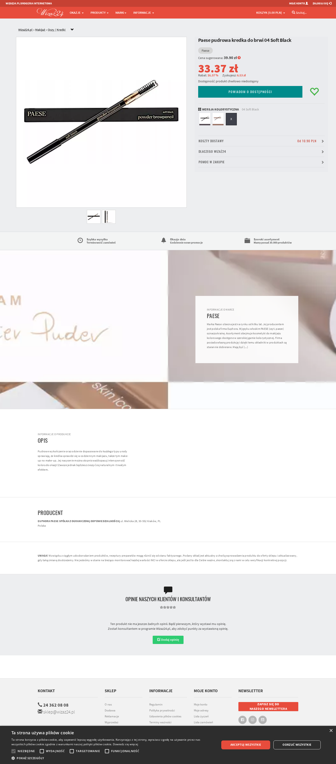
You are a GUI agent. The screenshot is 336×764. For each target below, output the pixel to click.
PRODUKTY (98, 13)
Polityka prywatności (162, 710)
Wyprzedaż (111, 722)
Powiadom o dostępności (250, 92)
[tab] (171, 29)
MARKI (119, 13)
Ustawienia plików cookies (165, 716)
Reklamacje (112, 716)
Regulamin (156, 704)
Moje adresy (201, 710)
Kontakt (46, 690)
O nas (108, 704)
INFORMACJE (142, 13)
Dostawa (110, 710)
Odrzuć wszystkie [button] (297, 745)
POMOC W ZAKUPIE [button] (212, 162)
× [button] (331, 730)
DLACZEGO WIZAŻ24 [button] (212, 151)
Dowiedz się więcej (125, 744)
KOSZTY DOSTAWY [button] (257, 141)
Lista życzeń (201, 716)
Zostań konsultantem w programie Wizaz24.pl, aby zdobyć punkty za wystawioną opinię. (168, 629)
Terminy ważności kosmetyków (160, 724)
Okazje (75, 13)
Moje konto (200, 704)
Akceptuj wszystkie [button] (245, 745)
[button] (112, 758)
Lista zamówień (203, 722)
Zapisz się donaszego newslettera (268, 706)
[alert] (168, 745)
